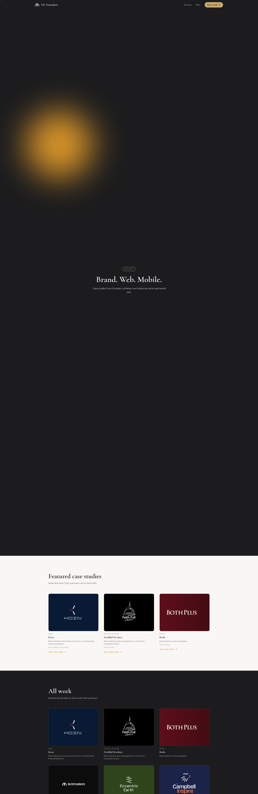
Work (198, 5)
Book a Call (212, 5)
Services (187, 5)
